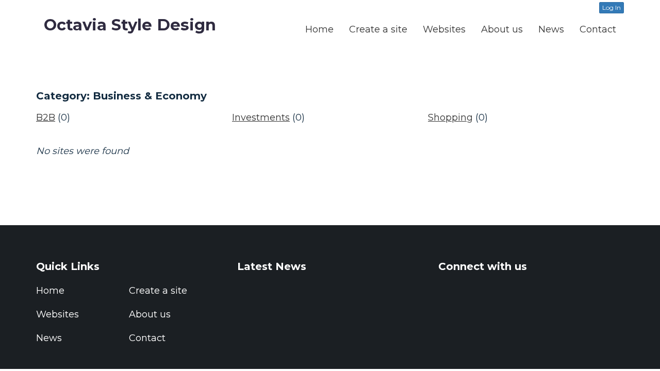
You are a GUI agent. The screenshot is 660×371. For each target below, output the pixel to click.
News (551, 29)
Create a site (378, 29)
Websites (444, 29)
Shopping (450, 117)
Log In (611, 7)
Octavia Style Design (130, 25)
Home (319, 29)
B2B (45, 117)
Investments (261, 117)
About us (502, 29)
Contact (598, 29)
